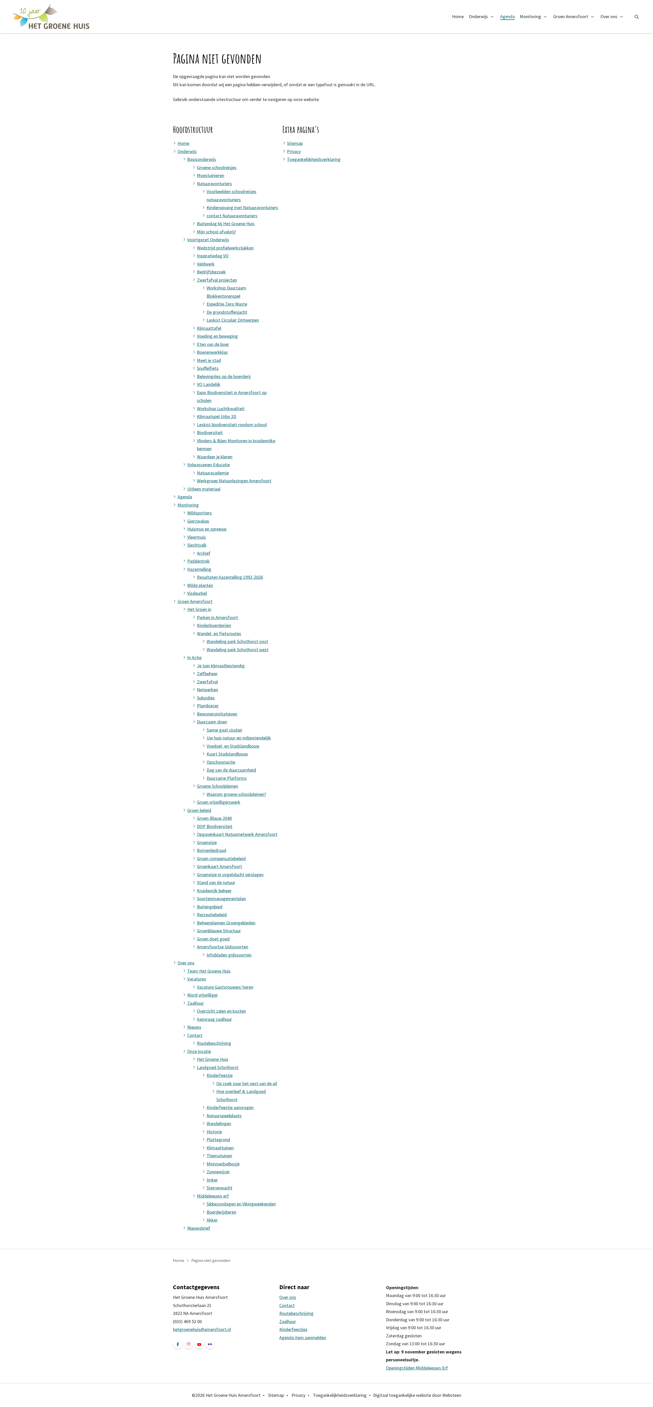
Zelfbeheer (207, 673)
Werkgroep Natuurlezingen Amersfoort (234, 481)
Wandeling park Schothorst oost (237, 641)
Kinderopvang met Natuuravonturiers (242, 207)
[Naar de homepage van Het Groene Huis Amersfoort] (51, 16)
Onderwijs (478, 16)
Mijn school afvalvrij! (216, 232)
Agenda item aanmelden (302, 1337)
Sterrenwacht (219, 1188)
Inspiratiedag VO (213, 256)
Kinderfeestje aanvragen (230, 1107)
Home (458, 16)
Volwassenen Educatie (208, 465)
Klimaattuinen (220, 1148)
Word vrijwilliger (202, 995)
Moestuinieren (210, 175)
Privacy (294, 151)
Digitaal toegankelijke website (402, 1395)
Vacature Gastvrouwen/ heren (225, 987)
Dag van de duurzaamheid (231, 770)
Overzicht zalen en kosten (221, 1011)
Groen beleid (199, 810)
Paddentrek (198, 561)
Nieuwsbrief (198, 1228)
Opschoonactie (221, 762)
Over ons (608, 16)
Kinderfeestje (220, 1075)
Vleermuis (196, 537)
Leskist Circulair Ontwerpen (233, 320)
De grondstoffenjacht (227, 312)
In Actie (194, 657)
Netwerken (207, 690)
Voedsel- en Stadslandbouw (233, 746)
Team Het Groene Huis (209, 971)
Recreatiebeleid (212, 915)
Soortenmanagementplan (221, 898)
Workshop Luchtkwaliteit (221, 408)
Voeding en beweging (217, 336)
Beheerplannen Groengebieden (226, 923)
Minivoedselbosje (223, 1164)
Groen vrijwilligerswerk (218, 802)
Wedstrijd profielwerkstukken (225, 248)
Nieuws (194, 1027)
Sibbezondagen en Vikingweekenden (241, 1204)
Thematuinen (219, 1156)
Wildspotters (199, 513)
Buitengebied (209, 907)
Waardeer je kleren (214, 457)
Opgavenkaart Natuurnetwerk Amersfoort (237, 834)
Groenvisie (207, 842)
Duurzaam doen (212, 722)
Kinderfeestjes (293, 1329)
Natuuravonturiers (214, 183)
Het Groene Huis (212, 1059)
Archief (203, 553)
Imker (212, 1180)
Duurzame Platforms (227, 778)
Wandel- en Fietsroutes (219, 633)
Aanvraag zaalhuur (214, 1019)
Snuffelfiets (208, 368)
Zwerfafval (207, 682)
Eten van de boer (213, 344)
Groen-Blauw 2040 (214, 818)
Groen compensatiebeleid (221, 858)
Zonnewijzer (218, 1172)
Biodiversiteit (210, 432)
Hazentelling (199, 569)
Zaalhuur (195, 1003)
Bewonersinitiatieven (217, 714)
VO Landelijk (208, 384)
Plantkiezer (208, 706)
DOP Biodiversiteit (214, 826)
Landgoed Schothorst (217, 1067)
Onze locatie (199, 1051)
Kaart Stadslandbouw (227, 754)
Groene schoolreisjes (216, 167)
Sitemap (295, 143)
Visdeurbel (197, 593)
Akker (212, 1220)
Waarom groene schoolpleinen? (236, 794)
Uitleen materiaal (203, 489)
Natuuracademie (213, 473)
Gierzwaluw (198, 521)
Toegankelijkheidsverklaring (314, 159)
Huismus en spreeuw (207, 529)
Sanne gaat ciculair (224, 730)
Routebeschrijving (214, 1043)
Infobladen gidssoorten (229, 955)
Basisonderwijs (201, 159)
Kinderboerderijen (214, 625)
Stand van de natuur (216, 882)
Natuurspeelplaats (224, 1116)
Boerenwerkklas (212, 352)
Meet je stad (209, 360)
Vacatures (196, 979)
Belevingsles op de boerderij (223, 376)
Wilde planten (200, 585)
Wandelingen (219, 1123)
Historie (214, 1132)
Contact (195, 1035)
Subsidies (206, 698)
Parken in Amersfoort (217, 617)
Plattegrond (218, 1139)
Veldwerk (206, 264)
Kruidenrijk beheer (214, 891)
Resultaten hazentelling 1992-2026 (230, 577)
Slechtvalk (197, 545)
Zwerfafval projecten (217, 280)
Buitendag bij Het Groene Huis (226, 224)
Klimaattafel (209, 328)
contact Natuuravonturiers (232, 216)
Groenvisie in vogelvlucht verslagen (230, 874)
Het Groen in (199, 609)
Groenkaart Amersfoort (219, 866)
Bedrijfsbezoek (211, 272)
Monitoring (530, 16)
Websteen (451, 1395)
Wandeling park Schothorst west (238, 649)
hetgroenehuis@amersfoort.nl (202, 1329)
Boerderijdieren (221, 1212)
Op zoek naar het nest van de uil (246, 1083)
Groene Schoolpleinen (217, 786)
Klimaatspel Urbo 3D (216, 416)
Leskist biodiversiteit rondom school (232, 425)
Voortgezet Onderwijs (208, 240)
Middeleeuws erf (213, 1196)
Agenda (507, 16)
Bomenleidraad (211, 850)
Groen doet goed (213, 939)
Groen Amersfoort (570, 16)
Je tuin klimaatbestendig (221, 666)
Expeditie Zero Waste (227, 304)
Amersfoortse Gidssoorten (222, 947)
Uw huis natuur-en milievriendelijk (239, 738)
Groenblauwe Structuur (219, 931)
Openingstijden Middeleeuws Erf (417, 1368)
